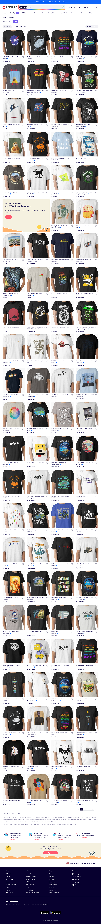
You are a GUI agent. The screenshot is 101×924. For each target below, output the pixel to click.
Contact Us (52, 890)
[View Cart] (96, 7)
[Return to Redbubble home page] (10, 7)
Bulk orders (9, 892)
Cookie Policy (46, 904)
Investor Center (31, 876)
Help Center (52, 879)
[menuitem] (5, 13)
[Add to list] (23, 57)
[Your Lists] (92, 7)
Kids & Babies (64, 13)
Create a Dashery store (33, 892)
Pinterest (77, 885)
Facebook (78, 876)
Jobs (27, 887)
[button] (50, 2)
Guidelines (52, 882)
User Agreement (10, 904)
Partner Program (31, 879)
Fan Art (8, 876)
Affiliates (29, 882)
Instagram (78, 874)
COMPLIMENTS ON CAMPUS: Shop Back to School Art (50, 2)
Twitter (77, 879)
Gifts (97, 13)
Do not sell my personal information (33, 904)
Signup (8, 890)
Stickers (24, 13)
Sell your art (30, 884)
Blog (7, 882)
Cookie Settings (54, 892)
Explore (5, 13)
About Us (29, 874)
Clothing (14, 13)
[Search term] (62, 7)
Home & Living (52, 13)
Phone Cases (34, 13)
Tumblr (77, 882)
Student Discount (11, 884)
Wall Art (43, 13)
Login (7, 887)
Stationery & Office (87, 13)
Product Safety (53, 884)
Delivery (51, 874)
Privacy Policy (19, 904)
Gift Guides (9, 874)
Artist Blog (29, 890)
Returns (51, 876)
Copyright (52, 887)
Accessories (74, 13)
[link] (15, 21)
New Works (9, 879)
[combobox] (42, 7)
